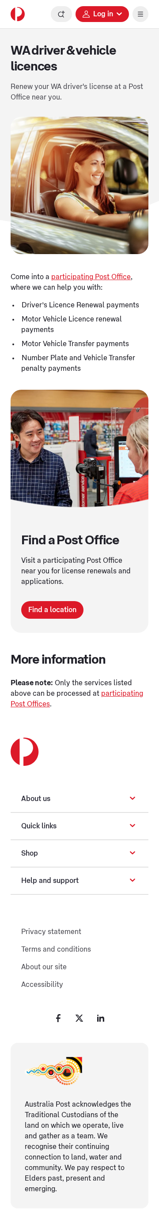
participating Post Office (91, 277)
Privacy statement (51, 931)
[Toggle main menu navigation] (140, 14)
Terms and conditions (56, 949)
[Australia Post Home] (18, 14)
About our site (44, 967)
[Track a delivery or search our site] (61, 14)
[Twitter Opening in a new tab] (79, 1018)
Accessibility (42, 984)
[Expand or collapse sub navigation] (132, 799)
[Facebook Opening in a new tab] (58, 1018)
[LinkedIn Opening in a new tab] (101, 1018)
